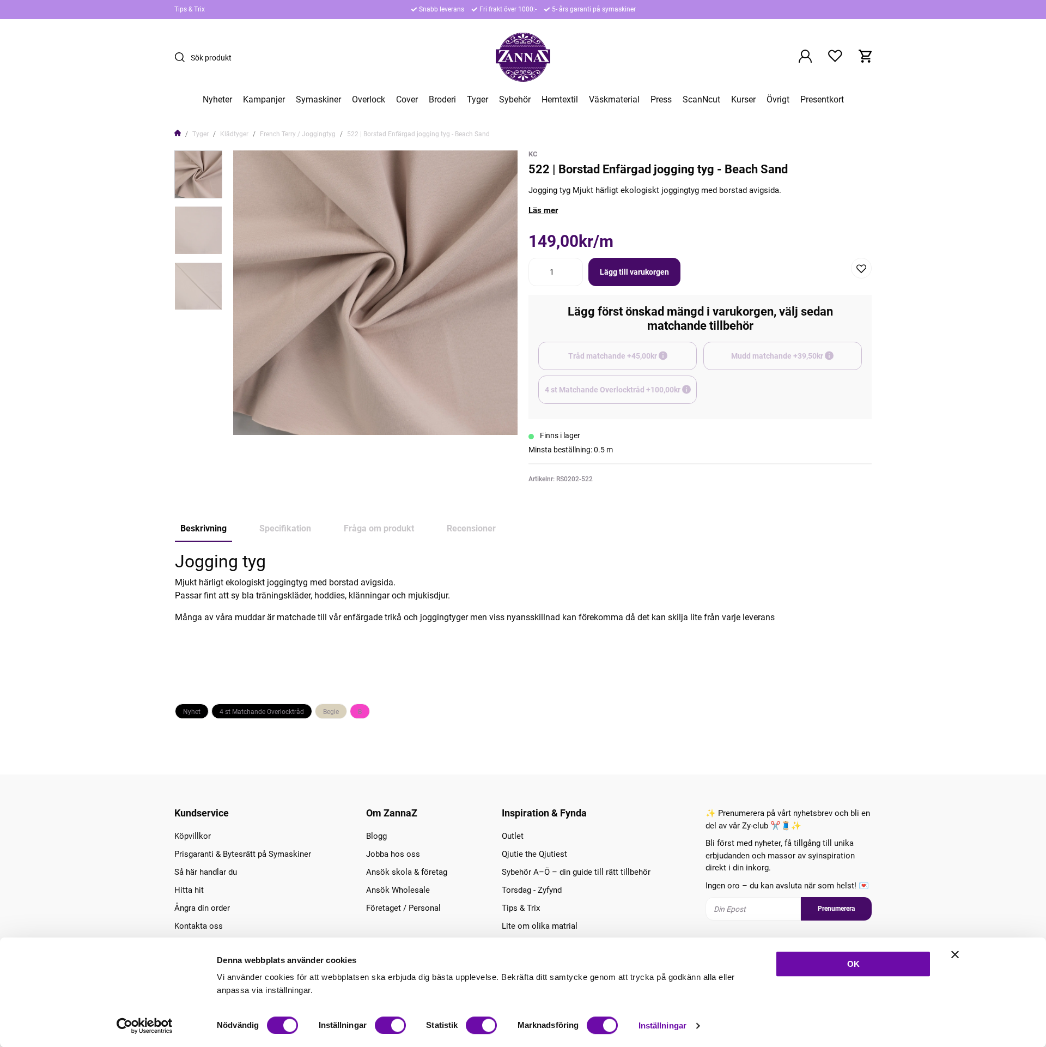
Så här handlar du (205, 872)
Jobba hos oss (393, 854)
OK (853, 964)
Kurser (743, 99)
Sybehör (515, 99)
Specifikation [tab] (285, 528)
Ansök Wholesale (398, 890)
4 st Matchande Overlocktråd (262, 712)
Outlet (513, 836)
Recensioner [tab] (471, 528)
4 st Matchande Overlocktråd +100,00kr (621, 394)
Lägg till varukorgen (634, 272)
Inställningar (662, 1025)
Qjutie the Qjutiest (534, 854)
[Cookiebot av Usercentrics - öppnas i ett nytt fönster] (144, 1026)
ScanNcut (701, 99)
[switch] (390, 1025)
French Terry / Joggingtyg (298, 134)
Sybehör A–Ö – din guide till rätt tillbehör (576, 872)
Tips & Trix (189, 9)
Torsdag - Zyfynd (532, 890)
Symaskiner (318, 99)
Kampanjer (264, 99)
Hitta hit (189, 890)
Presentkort (822, 99)
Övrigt (778, 99)
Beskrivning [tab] (203, 528)
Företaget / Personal (403, 908)
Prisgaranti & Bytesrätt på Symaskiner (242, 854)
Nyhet (191, 712)
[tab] (198, 174)
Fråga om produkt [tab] (379, 528)
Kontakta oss (198, 926)
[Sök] (182, 57)
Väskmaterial (614, 99)
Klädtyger (234, 134)
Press (661, 99)
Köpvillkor (192, 836)
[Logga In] (805, 57)
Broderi (442, 99)
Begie (331, 712)
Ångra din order (202, 908)
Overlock (368, 99)
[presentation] (198, 174)
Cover (407, 99)
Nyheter (217, 99)
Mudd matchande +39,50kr (796, 361)
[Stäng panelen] (955, 954)
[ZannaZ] (523, 57)
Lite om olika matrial (539, 926)
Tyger (477, 99)
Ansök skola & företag (406, 872)
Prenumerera (836, 908)
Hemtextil (560, 99)
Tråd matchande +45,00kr (632, 361)
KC (533, 154)
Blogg (376, 836)
